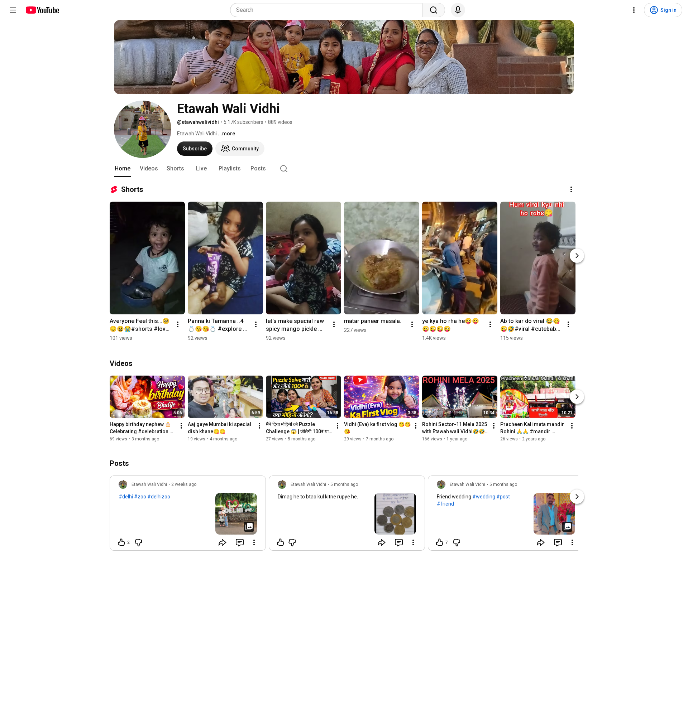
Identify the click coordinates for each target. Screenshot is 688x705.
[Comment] (240, 542)
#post (503, 496)
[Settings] (634, 10)
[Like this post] (280, 542)
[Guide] (13, 10)
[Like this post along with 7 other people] (439, 542)
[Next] (577, 255)
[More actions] (571, 189)
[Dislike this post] (138, 542)
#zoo (140, 496)
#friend (445, 504)
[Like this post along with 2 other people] (121, 542)
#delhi (126, 496)
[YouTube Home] (42, 10)
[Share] (222, 542)
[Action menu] (254, 542)
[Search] (433, 10)
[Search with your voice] (458, 10)
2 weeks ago (183, 484)
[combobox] (328, 10)
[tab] (122, 168)
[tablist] (344, 168)
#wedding (483, 496)
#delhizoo (158, 496)
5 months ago (344, 484)
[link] (188, 515)
